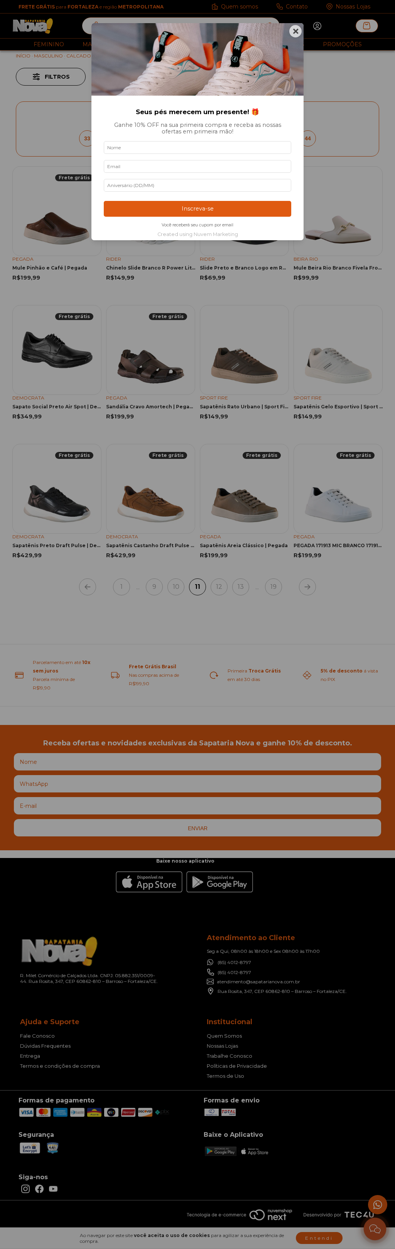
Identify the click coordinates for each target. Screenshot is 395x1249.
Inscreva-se (198, 208)
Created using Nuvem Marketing (197, 234)
